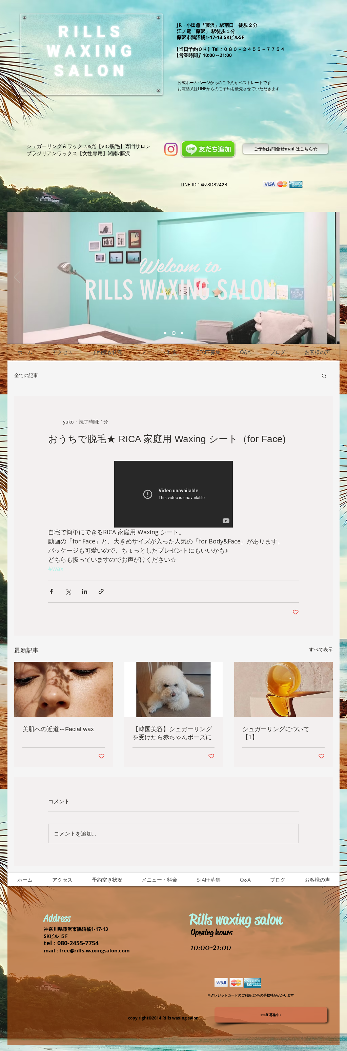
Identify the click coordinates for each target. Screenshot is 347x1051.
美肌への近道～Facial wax (58, 729)
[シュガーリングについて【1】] (283, 689)
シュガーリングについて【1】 (275, 733)
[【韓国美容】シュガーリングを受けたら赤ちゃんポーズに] (173, 689)
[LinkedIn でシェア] (84, 591)
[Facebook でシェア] (51, 591)
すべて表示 (321, 649)
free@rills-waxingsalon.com (94, 950)
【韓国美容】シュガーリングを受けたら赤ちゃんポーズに (172, 733)
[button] (324, 375)
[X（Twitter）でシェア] (68, 591)
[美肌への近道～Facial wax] (63, 689)
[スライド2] (173, 333)
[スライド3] (181, 333)
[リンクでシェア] (101, 591)
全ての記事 (26, 375)
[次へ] (330, 277)
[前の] (17, 277)
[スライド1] (165, 333)
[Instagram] (171, 149)
